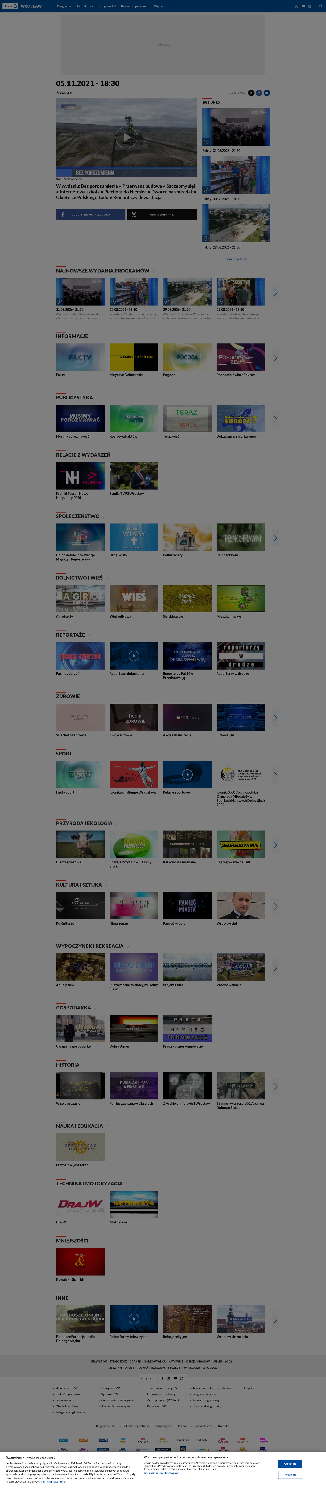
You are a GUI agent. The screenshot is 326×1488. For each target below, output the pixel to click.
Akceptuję (290, 1463)
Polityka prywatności (53, 1481)
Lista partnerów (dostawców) (161, 1472)
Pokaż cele (290, 1474)
